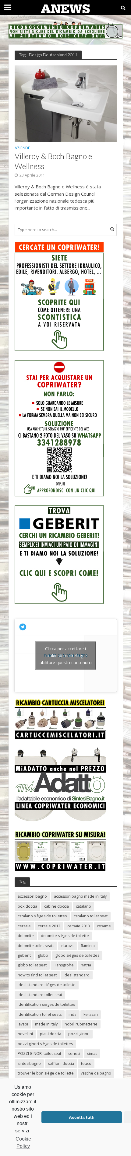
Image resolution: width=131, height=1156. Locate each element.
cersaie (24, 926)
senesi (74, 1053)
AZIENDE (22, 148)
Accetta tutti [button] (81, 1117)
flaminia (88, 945)
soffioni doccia (61, 1063)
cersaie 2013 (78, 926)
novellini (25, 1033)
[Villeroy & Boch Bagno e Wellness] (66, 103)
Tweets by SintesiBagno (66, 655)
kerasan (90, 1014)
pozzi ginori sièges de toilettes (45, 1043)
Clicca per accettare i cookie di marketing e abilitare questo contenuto (66, 655)
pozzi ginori (79, 1033)
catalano (83, 906)
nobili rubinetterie (81, 1024)
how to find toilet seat (37, 975)
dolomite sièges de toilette (65, 935)
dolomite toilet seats (36, 945)
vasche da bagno (96, 1073)
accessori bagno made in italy (80, 896)
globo (43, 955)
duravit (67, 945)
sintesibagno (29, 1063)
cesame (104, 926)
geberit (24, 955)
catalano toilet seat (91, 916)
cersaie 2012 (49, 926)
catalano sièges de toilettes (42, 916)
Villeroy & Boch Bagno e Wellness (53, 160)
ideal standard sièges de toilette (47, 984)
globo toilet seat (32, 965)
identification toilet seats (40, 1014)
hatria (86, 965)
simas (92, 1053)
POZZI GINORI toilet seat (39, 1053)
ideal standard (77, 975)
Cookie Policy (23, 1142)
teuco (86, 1063)
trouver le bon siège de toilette (46, 1073)
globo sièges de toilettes (77, 955)
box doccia (27, 906)
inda (72, 1014)
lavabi (23, 1024)
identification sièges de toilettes (46, 1004)
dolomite (26, 935)
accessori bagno (32, 896)
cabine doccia (56, 906)
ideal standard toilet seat (40, 994)
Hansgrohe (64, 965)
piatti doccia (50, 1033)
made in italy (46, 1024)
